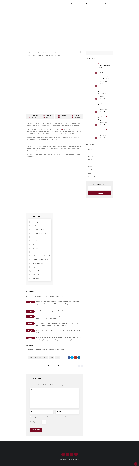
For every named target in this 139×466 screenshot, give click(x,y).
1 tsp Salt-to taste (37, 248)
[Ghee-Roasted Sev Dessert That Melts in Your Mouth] (91, 95)
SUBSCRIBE (99, 193)
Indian (42, 55)
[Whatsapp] (75, 357)
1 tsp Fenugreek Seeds (38, 263)
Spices (107, 116)
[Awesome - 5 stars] (36, 385)
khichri (61, 129)
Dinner (29, 55)
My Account (99, 3)
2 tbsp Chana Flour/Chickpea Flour (41, 226)
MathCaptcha (34, 425)
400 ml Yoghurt (36, 222)
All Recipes (79, 3)
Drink (89, 159)
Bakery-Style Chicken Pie (105, 78)
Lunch (33, 55)
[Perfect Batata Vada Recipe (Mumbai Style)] (91, 68)
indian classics (38, 357)
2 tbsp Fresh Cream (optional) (40, 259)
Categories (71, 3)
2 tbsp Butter (35, 267)
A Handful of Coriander (38, 229)
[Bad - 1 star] (30, 385)
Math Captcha (33, 422)
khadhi (45, 357)
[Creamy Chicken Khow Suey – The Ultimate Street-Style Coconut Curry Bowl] (91, 121)
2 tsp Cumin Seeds (37, 271)
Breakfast (90, 149)
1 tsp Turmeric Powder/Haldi (39, 252)
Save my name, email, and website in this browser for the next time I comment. (52, 417)
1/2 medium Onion (37, 237)
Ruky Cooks (39, 52)
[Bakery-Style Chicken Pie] (91, 81)
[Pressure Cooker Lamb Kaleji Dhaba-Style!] (91, 108)
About (64, 3)
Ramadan (100, 63)
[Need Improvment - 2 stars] (32, 385)
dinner (31, 357)
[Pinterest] (78, 357)
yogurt (57, 357)
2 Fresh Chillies (36, 274)
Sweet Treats (91, 176)
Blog (85, 3)
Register (106, 3)
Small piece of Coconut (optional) (41, 256)
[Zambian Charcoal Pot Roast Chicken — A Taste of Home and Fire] (91, 134)
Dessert (100, 90)
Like (44, 52)
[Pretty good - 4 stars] (34, 385)
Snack (105, 63)
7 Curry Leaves (35, 278)
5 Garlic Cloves (35, 241)
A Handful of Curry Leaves (39, 233)
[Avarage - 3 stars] (33, 385)
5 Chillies (34, 244)
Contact (91, 3)
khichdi (51, 357)
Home (58, 3)
